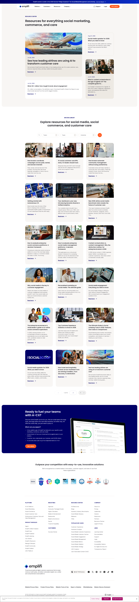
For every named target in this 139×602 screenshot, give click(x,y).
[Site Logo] (24, 6)
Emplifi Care (28, 531)
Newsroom (97, 516)
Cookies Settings (95, 598)
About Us (97, 506)
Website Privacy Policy (31, 587)
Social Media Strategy (77, 546)
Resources (57, 6)
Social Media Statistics (77, 544)
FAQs (72, 519)
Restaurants (51, 516)
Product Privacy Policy (47, 587)
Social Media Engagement (78, 537)
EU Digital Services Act (100, 546)
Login (105, 6)
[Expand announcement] (137, 2)
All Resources (75, 506)
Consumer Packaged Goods (56, 509)
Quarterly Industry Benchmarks (80, 511)
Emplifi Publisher (29, 533)
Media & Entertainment (54, 514)
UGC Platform (29, 551)
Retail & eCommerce (53, 519)
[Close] (136, 598)
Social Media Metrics (77, 541)
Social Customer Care (31, 514)
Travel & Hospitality (53, 524)
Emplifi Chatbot (29, 548)
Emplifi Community (30, 546)
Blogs (72, 509)
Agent (26, 526)
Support (96, 537)
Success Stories (52, 532)
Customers (47, 6)
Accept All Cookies (117, 598)
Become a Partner (99, 521)
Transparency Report (100, 549)
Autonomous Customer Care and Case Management (34, 517)
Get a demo (114, 6)
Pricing (96, 509)
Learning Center (98, 532)
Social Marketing (29, 509)
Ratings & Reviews (30, 543)
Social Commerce (30, 511)
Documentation (98, 534)
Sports (50, 521)
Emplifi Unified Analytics (31, 528)
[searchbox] (51, 134)
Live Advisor (28, 538)
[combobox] (51, 135)
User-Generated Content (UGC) (80, 551)
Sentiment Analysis (76, 529)
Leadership (97, 511)
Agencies (50, 506)
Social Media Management (78, 539)
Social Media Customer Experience (80, 532)
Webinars (73, 516)
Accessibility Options (100, 544)
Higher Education (53, 511)
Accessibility (97, 541)
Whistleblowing (87, 587)
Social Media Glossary (77, 514)
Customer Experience (77, 527)
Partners (96, 519)
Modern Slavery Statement (102, 587)
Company (67, 6)
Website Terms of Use (62, 587)
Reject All (106, 598)
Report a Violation (76, 587)
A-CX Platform (29, 506)
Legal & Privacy (98, 524)
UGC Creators (75, 549)
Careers (96, 514)
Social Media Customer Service (79, 534)
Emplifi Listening (29, 536)
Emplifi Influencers (30, 541)
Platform (37, 6)
